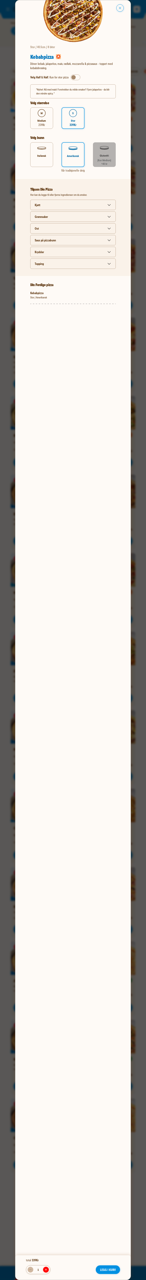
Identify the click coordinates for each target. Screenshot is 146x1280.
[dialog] (73, 640)
